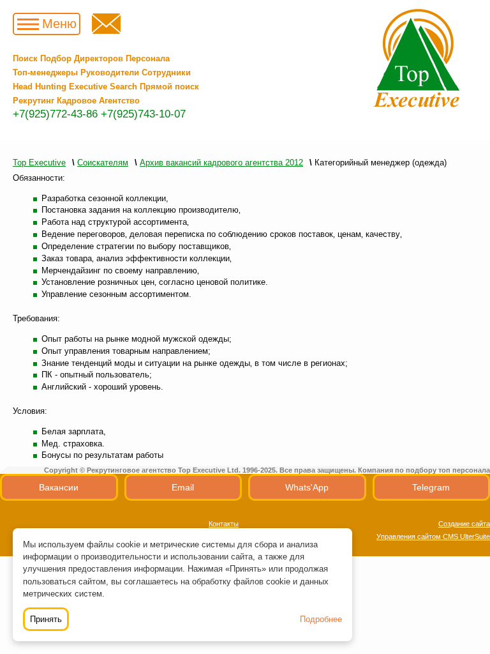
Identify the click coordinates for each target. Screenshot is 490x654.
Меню (59, 24)
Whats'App (307, 487)
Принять (46, 619)
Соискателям (102, 162)
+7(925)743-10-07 (143, 114)
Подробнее (321, 619)
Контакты (224, 524)
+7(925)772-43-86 (55, 114)
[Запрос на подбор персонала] (106, 31)
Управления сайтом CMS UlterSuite (433, 536)
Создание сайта (464, 524)
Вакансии (58, 487)
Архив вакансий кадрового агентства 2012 (221, 162)
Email (183, 487)
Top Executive (39, 162)
